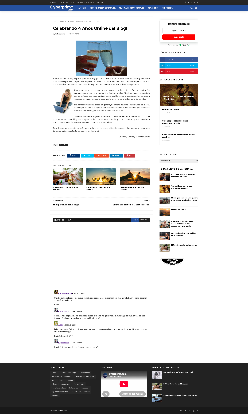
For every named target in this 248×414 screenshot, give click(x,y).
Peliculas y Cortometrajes (131, 8)
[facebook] (185, 2)
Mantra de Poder (178, 210)
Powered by (173, 45)
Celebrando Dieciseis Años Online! (65, 188)
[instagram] (191, 2)
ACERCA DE (53, 2)
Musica (70, 380)
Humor (54, 380)
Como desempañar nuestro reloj (178, 372)
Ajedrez (82, 8)
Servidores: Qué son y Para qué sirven (180, 395)
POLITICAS (64, 2)
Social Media (64, 21)
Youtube (180, 71)
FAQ (72, 2)
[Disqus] (101, 254)
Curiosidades (85, 373)
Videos (87, 392)
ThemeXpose (62, 410)
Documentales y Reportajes (102, 8)
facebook (144, 220)
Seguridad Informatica (60, 392)
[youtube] (194, 2)
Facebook (180, 59)
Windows (55, 395)
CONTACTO (101, 2)
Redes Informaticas (59, 388)
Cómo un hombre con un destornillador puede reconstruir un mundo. (182, 223)
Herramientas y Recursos (85, 376)
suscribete (179, 37)
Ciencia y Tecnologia (68, 373)
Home (55, 21)
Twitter (180, 65)
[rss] (197, 2)
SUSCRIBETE (90, 2)
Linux (62, 380)
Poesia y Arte (79, 384)
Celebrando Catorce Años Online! (132, 188)
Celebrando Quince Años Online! (98, 188)
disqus (135, 220)
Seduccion (167, 8)
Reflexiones (153, 8)
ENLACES (80, 2)
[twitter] (188, 2)
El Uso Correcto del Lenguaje (184, 245)
